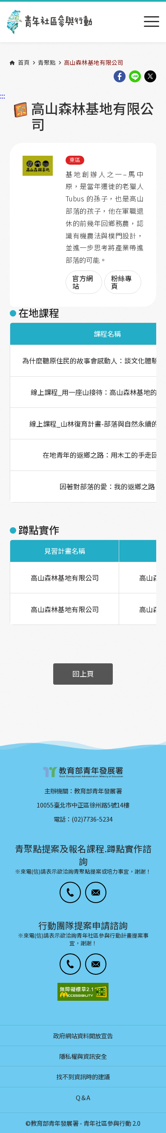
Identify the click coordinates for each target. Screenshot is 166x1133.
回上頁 (83, 673)
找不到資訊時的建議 (83, 1076)
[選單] (151, 22)
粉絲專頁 (121, 282)
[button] (70, 892)
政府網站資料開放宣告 (83, 1035)
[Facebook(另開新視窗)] (120, 77)
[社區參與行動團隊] (49, 22)
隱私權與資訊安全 (83, 1056)
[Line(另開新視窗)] (135, 77)
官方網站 (82, 282)
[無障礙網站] (83, 992)
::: (2, 5)
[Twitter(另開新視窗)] (150, 77)
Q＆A (83, 1097)
